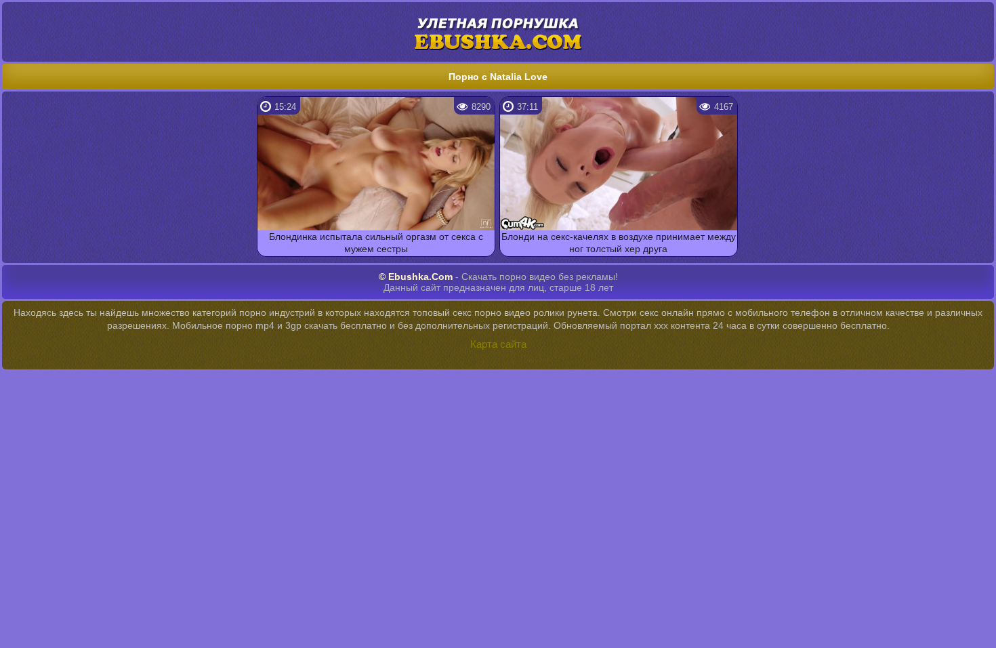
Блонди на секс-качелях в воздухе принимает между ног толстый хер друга (618, 242)
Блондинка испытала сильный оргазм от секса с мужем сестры (376, 242)
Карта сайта (498, 344)
